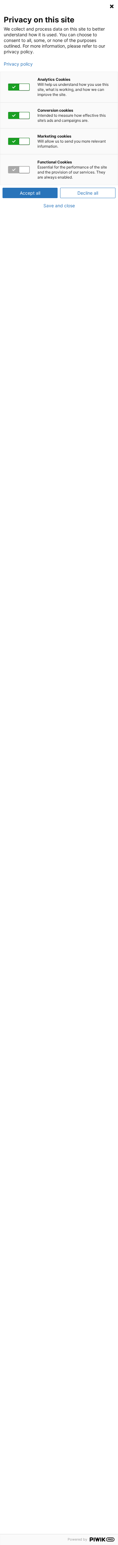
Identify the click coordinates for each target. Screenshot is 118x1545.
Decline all (87, 193)
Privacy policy (18, 64)
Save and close (59, 205)
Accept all (30, 193)
